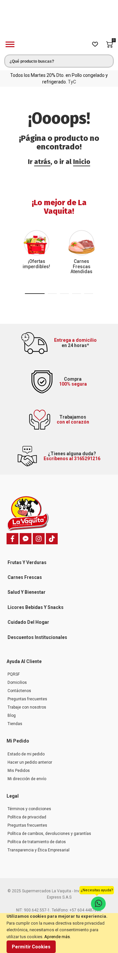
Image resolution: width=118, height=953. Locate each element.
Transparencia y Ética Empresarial (38, 850)
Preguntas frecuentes (27, 699)
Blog (12, 715)
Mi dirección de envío (27, 779)
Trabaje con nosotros (27, 707)
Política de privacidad (27, 817)
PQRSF (14, 674)
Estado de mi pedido (26, 754)
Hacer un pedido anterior (30, 762)
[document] (59, 933)
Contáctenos (19, 690)
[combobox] (59, 61)
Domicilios (17, 682)
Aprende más (57, 936)
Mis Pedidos (19, 770)
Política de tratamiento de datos (37, 842)
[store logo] (59, 21)
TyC (72, 81)
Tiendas (15, 723)
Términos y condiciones (29, 809)
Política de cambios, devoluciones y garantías (49, 833)
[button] (34, 293)
